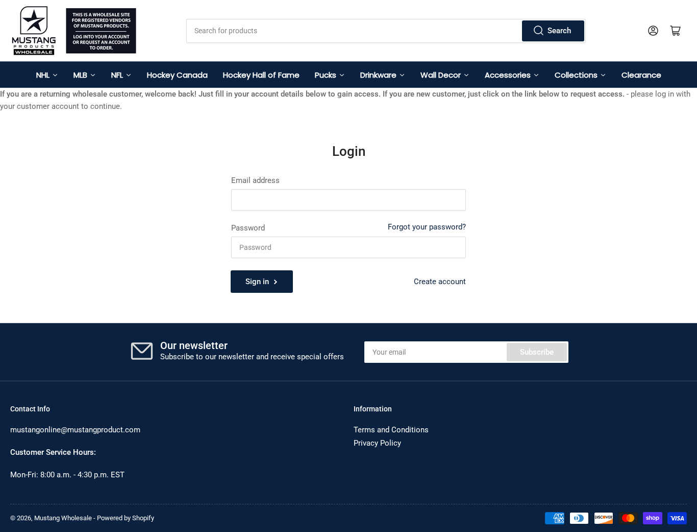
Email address (255, 180)
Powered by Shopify (125, 518)
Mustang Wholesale (63, 518)
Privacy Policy (377, 443)
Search (559, 30)
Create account (440, 281)
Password (248, 228)
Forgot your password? (427, 227)
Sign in (257, 281)
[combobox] (386, 31)
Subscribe (537, 352)
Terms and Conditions (391, 429)
